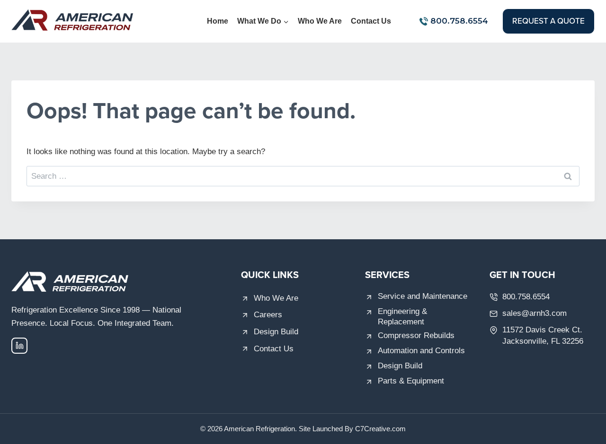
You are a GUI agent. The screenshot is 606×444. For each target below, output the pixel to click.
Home (217, 21)
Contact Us (371, 21)
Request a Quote (548, 20)
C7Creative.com (380, 429)
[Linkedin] (19, 346)
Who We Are (320, 21)
